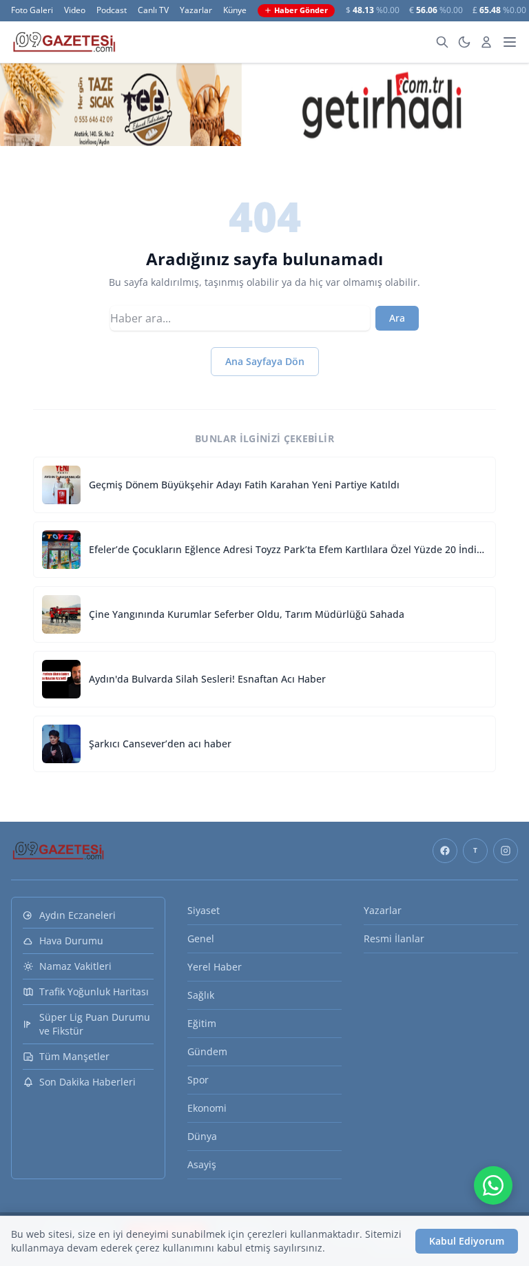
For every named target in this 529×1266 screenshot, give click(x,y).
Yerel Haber (214, 966)
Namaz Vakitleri (75, 966)
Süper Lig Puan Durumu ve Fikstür (94, 1023)
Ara (397, 317)
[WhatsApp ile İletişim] (493, 1185)
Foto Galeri (32, 10)
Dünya (202, 1136)
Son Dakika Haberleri (87, 1081)
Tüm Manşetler (74, 1056)
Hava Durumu (71, 940)
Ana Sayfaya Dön (264, 361)
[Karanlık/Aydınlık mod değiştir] (464, 42)
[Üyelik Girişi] (486, 42)
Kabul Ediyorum (466, 1240)
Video (74, 10)
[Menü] (509, 42)
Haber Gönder (301, 10)
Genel (200, 938)
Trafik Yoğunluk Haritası (94, 991)
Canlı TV (153, 10)
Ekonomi (207, 1107)
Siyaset (203, 910)
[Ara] (442, 42)
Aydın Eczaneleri (77, 915)
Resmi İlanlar (394, 938)
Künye (235, 10)
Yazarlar (196, 10)
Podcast (111, 10)
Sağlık (200, 995)
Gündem (207, 1051)
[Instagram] (505, 850)
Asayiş (201, 1164)
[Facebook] (445, 850)
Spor (198, 1079)
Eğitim (201, 1023)
